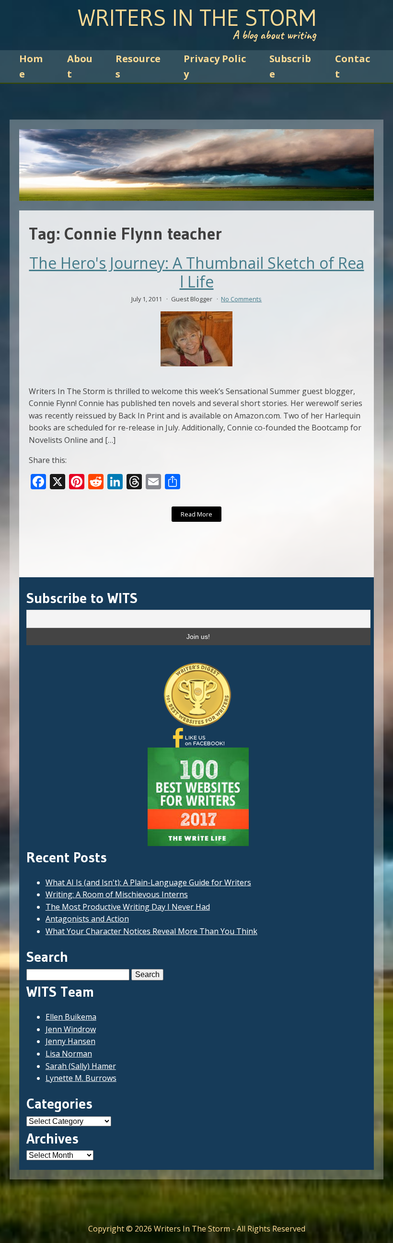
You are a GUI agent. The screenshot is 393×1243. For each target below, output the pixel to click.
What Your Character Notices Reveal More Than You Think (151, 931)
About (79, 66)
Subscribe (290, 66)
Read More (196, 514)
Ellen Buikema (71, 1017)
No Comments (241, 299)
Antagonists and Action (87, 918)
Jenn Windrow (71, 1029)
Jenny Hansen (70, 1041)
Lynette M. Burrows (81, 1078)
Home (31, 66)
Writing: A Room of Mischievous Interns (117, 894)
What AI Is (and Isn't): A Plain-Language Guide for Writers (148, 882)
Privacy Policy (215, 66)
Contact (352, 66)
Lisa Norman (69, 1053)
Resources (138, 66)
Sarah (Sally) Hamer (81, 1066)
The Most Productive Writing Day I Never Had (128, 907)
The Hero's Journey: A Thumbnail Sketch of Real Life (196, 272)
